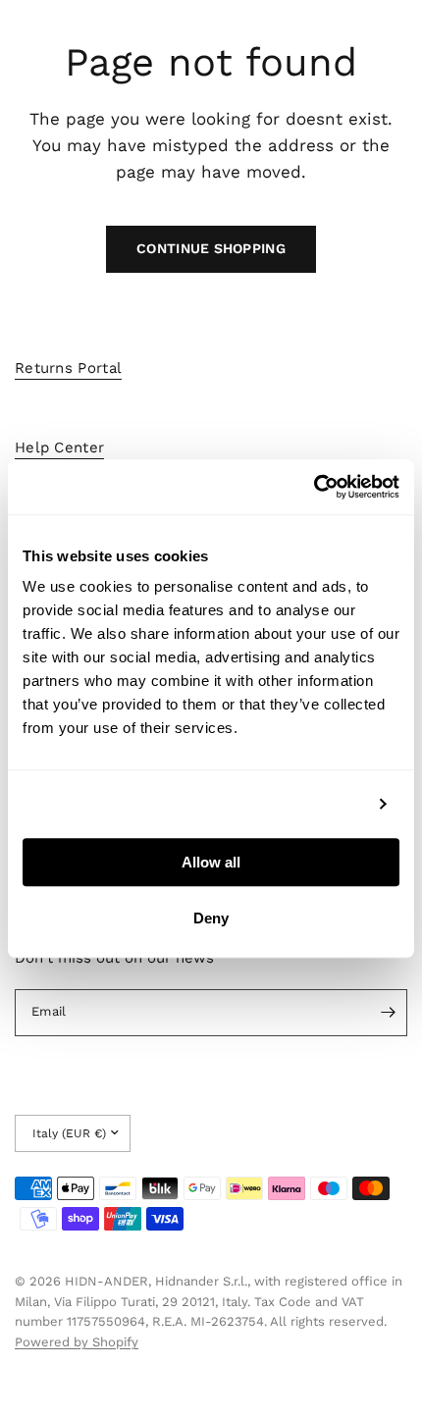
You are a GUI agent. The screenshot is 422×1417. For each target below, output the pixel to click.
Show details (316, 804)
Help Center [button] (59, 448)
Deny (211, 918)
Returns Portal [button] (68, 368)
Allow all (211, 862)
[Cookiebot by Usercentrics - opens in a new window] (313, 486)
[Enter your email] (387, 1012)
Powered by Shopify (76, 1342)
